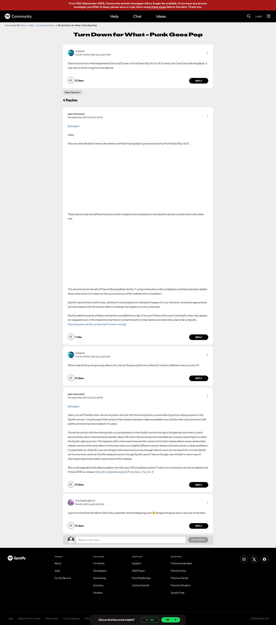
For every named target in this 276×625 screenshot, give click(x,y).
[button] (207, 53)
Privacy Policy (51, 618)
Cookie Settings (71, 618)
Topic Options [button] (72, 92)
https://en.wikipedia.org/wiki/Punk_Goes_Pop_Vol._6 (124, 472)
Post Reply (198, 539)
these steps (158, 7)
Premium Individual (181, 563)
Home (23, 25)
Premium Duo (178, 570)
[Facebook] (264, 559)
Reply (198, 80)
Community (22, 16)
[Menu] (268, 16)
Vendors (98, 592)
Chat (137, 16)
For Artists (99, 563)
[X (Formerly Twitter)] (254, 559)
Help (114, 16)
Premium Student (180, 585)
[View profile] (71, 52)
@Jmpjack (73, 126)
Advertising (99, 578)
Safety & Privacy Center (29, 618)
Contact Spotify (141, 585)
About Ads (90, 618)
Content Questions (45, 25)
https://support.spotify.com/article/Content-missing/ (97, 324)
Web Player (138, 570)
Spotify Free (177, 592)
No (152, 619)
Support (136, 563)
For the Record (62, 578)
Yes (167, 619)
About (57, 563)
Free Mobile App (141, 578)
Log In (258, 16)
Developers (99, 570)
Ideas (161, 16)
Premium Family (179, 578)
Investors (98, 585)
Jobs (57, 570)
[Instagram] (244, 559)
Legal (10, 618)
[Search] (248, 16)
